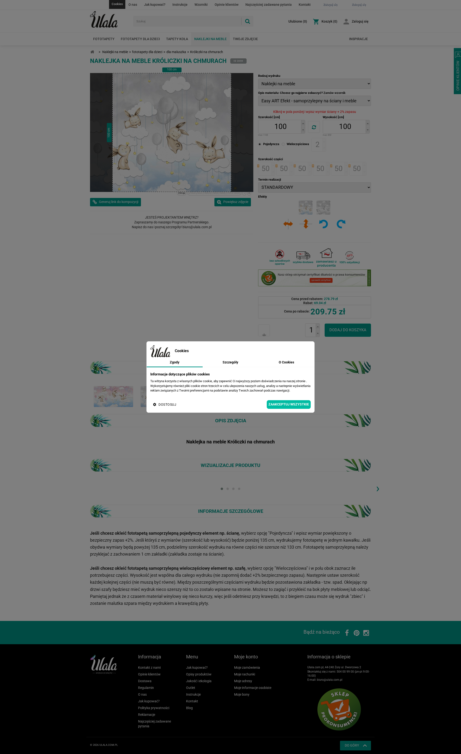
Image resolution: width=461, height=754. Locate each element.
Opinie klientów (226, 4)
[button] (303, 123)
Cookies (117, 4)
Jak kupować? (154, 4)
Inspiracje (358, 39)
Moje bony (241, 694)
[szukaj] (247, 21)
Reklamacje (146, 715)
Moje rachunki (244, 674)
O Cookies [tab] (286, 362)
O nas (132, 4)
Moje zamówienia (247, 667)
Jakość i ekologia (199, 681)
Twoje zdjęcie (245, 39)
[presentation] (378, 488)
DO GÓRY (352, 745)
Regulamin (146, 688)
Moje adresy (243, 681)
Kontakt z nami (149, 667)
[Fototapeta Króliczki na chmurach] (113, 396)
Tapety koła (177, 39)
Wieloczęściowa (298, 144)
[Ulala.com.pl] (110, 19)
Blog (189, 708)
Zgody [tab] (174, 362)
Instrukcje (180, 4)
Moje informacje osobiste (252, 688)
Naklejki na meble (210, 39)
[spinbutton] (280, 127)
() (297, 21)
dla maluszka (176, 52)
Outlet (190, 688)
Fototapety (104, 39)
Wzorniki (201, 4)
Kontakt (305, 4)
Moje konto (246, 657)
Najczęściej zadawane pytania (268, 4)
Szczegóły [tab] (230, 362)
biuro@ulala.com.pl (329, 679)
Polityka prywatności (153, 708)
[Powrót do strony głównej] (92, 52)
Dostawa (145, 681)
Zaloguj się (360, 21)
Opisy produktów (199, 674)
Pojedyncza (271, 144)
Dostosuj (167, 404)
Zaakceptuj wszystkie (288, 404)
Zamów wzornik (334, 93)
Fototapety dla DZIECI (140, 39)
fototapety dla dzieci (147, 52)
